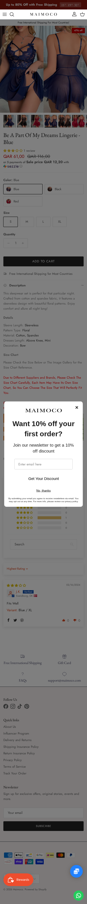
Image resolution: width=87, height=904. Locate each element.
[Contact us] (78, 895)
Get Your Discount (43, 479)
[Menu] (4, 14)
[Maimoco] (43, 14)
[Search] (14, 14)
